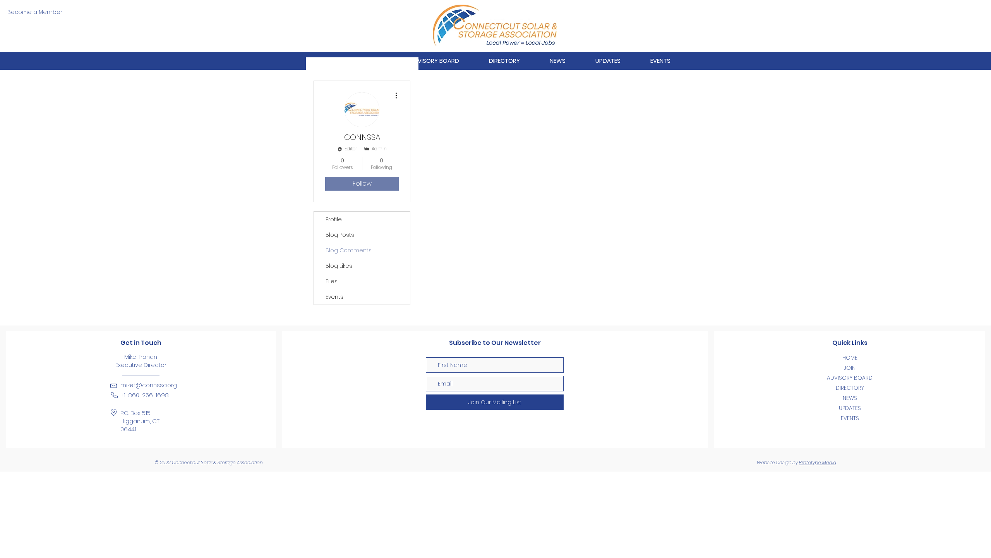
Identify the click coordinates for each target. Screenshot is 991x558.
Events (334, 297)
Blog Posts (340, 235)
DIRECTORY (850, 388)
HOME (849, 358)
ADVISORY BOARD (850, 378)
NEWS (850, 398)
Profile (334, 219)
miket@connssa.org (148, 385)
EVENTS (850, 418)
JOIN (850, 368)
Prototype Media (817, 462)
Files (332, 281)
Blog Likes (339, 266)
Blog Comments (349, 250)
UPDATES (850, 408)
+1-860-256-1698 (144, 395)
